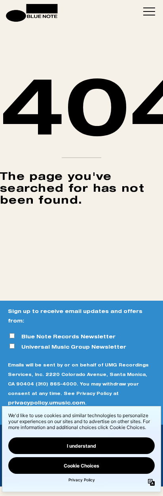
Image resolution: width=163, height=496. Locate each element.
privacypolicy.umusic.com (46, 403)
